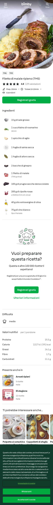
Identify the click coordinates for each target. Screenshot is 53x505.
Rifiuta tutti (26, 491)
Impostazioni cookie (26, 483)
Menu (6, 7)
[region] (26, 474)
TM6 (5, 73)
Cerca (47, 7)
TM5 (11, 73)
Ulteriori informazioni (26, 297)
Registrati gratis (26, 100)
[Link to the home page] (26, 5)
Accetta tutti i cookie (26, 500)
